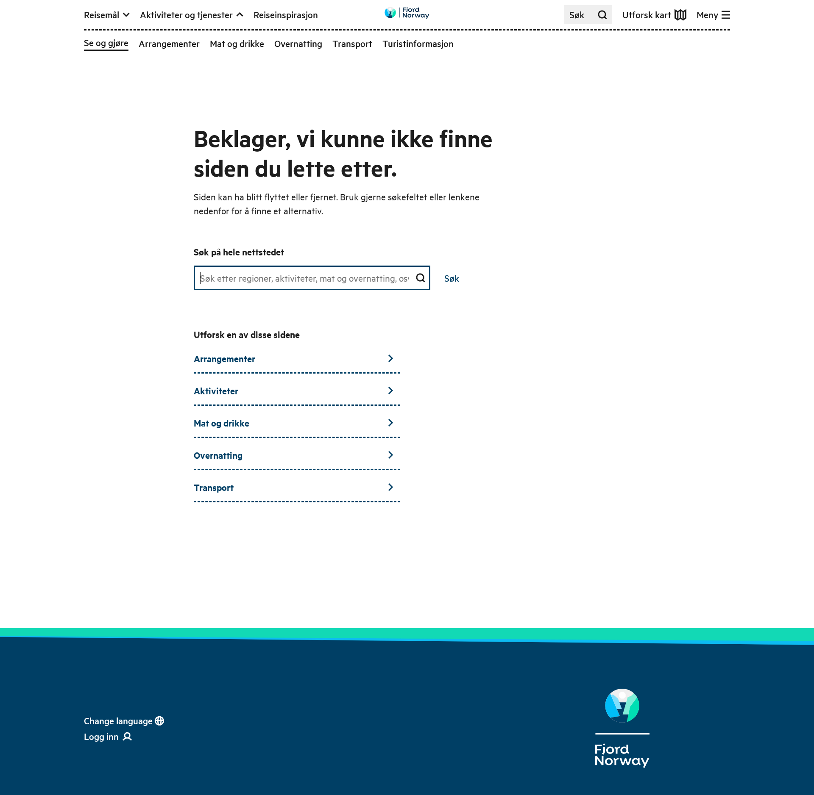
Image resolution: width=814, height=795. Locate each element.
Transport (214, 487)
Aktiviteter (216, 390)
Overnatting (218, 455)
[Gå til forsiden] (407, 13)
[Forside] (622, 728)
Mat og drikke (221, 423)
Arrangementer (224, 358)
